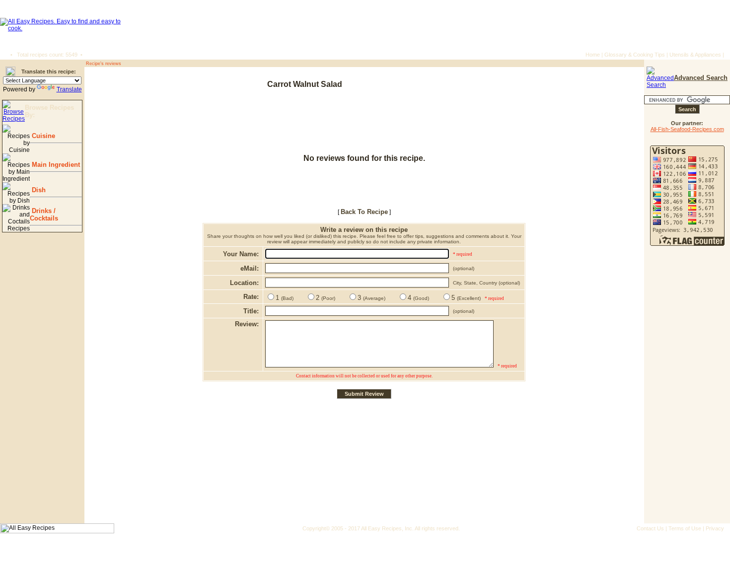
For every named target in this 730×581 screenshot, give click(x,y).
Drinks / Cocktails (44, 214)
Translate (69, 89)
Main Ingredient (55, 164)
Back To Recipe (364, 212)
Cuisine (42, 136)
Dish (38, 190)
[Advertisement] (579, 84)
